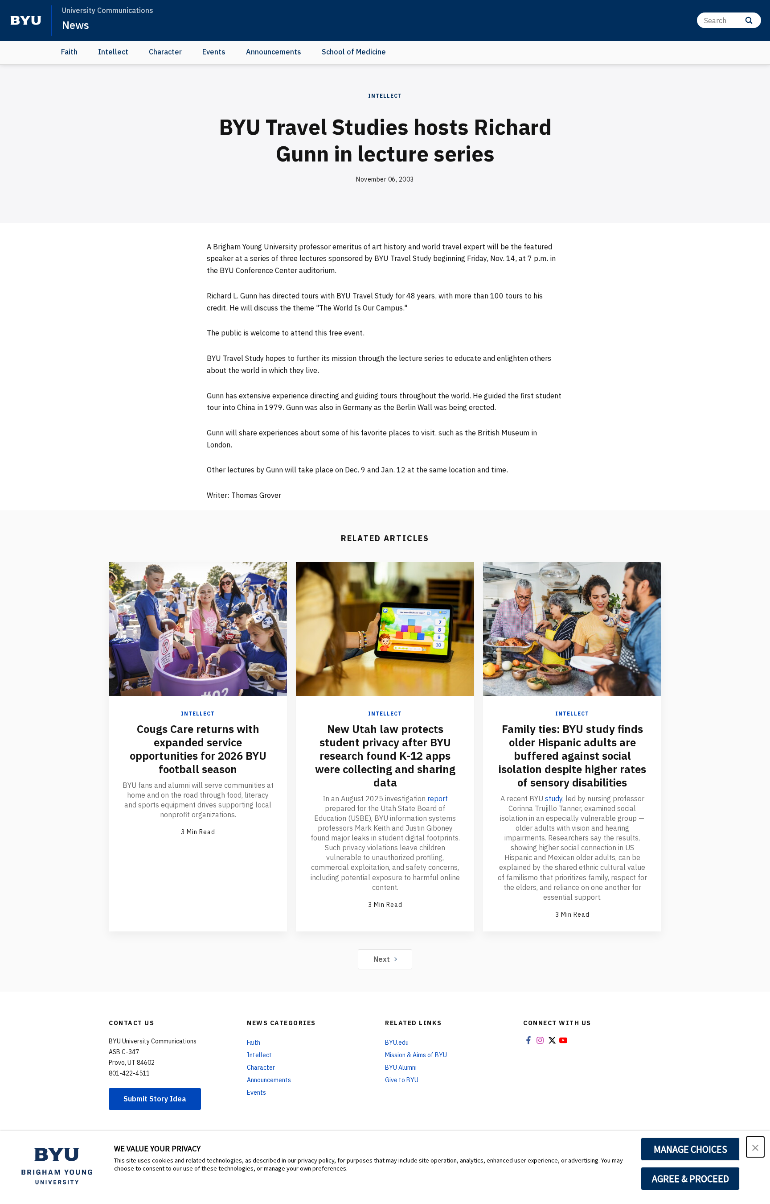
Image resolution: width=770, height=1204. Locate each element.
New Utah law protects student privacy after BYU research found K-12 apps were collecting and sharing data (385, 756)
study (553, 798)
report (437, 798)
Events (213, 51)
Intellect (113, 51)
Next (381, 959)
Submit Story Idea (154, 1098)
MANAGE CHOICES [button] (690, 1149)
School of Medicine (354, 51)
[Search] (749, 20)
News (75, 25)
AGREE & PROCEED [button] (690, 1178)
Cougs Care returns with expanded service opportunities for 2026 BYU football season (198, 749)
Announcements (273, 51)
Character (165, 51)
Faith (69, 51)
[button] (755, 1147)
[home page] (25, 20)
